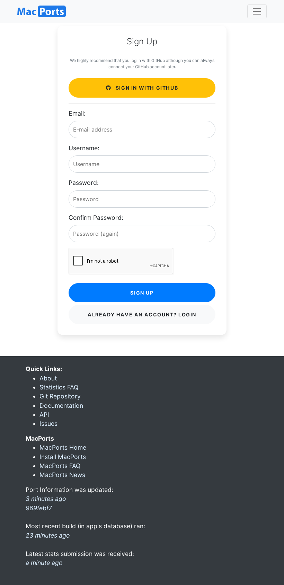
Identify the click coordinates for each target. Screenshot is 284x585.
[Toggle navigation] (257, 11)
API (44, 414)
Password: (84, 182)
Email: (77, 113)
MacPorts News (62, 474)
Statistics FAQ (58, 387)
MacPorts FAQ (59, 465)
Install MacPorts (62, 456)
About (48, 378)
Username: (84, 148)
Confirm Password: (96, 217)
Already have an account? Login (142, 314)
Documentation (61, 405)
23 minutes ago (48, 535)
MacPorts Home (62, 447)
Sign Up (141, 293)
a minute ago (44, 562)
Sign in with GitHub (146, 88)
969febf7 (39, 508)
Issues (48, 423)
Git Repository (60, 396)
